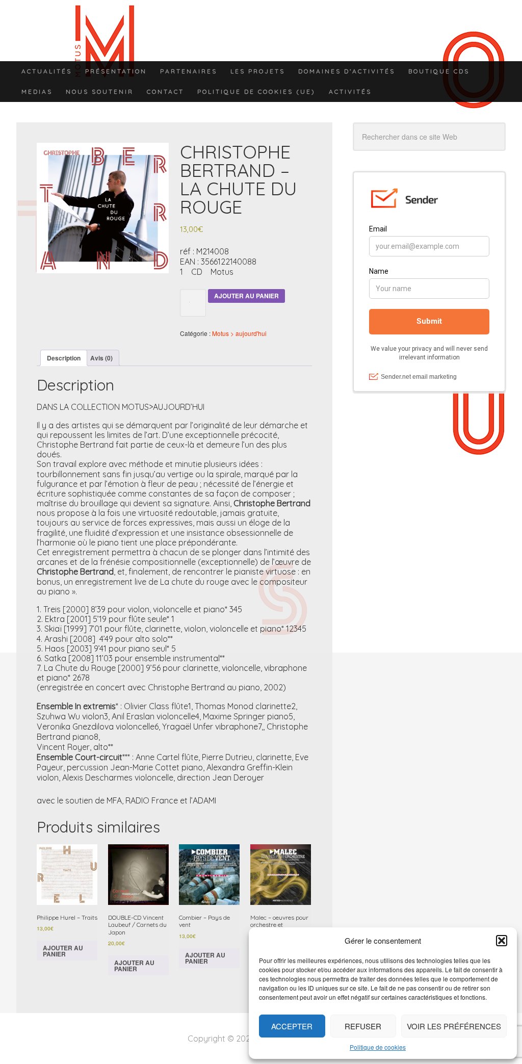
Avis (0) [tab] (101, 357)
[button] (502, 941)
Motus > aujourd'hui (239, 333)
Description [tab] (64, 357)
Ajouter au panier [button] (63, 950)
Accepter (291, 1026)
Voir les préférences (454, 1026)
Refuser (363, 1026)
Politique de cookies (378, 1047)
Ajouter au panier (246, 295)
